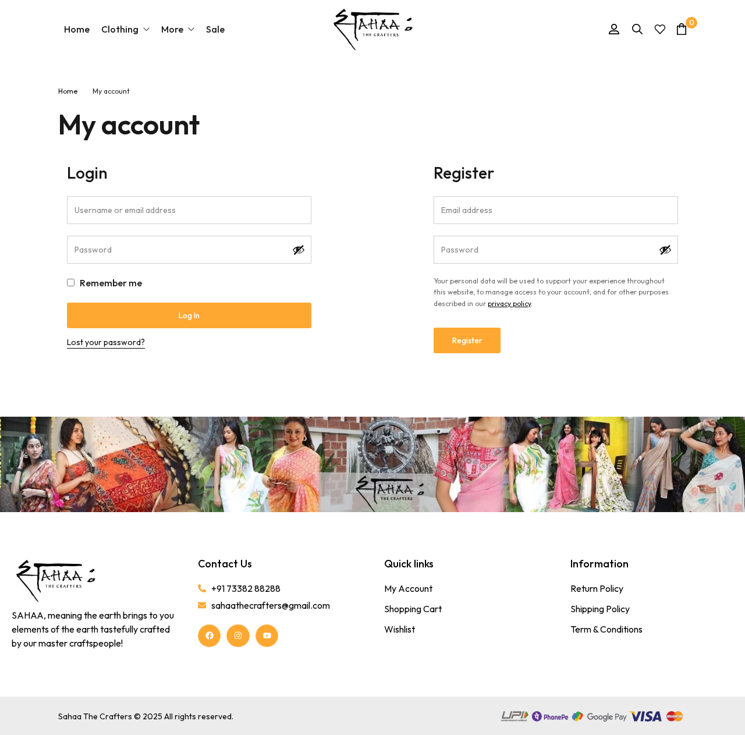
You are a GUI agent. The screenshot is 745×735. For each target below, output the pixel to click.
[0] (681, 29)
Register (467, 340)
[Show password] (298, 249)
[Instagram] (237, 635)
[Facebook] (209, 635)
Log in (189, 315)
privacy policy (509, 303)
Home (67, 91)
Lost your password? (106, 342)
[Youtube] (267, 635)
